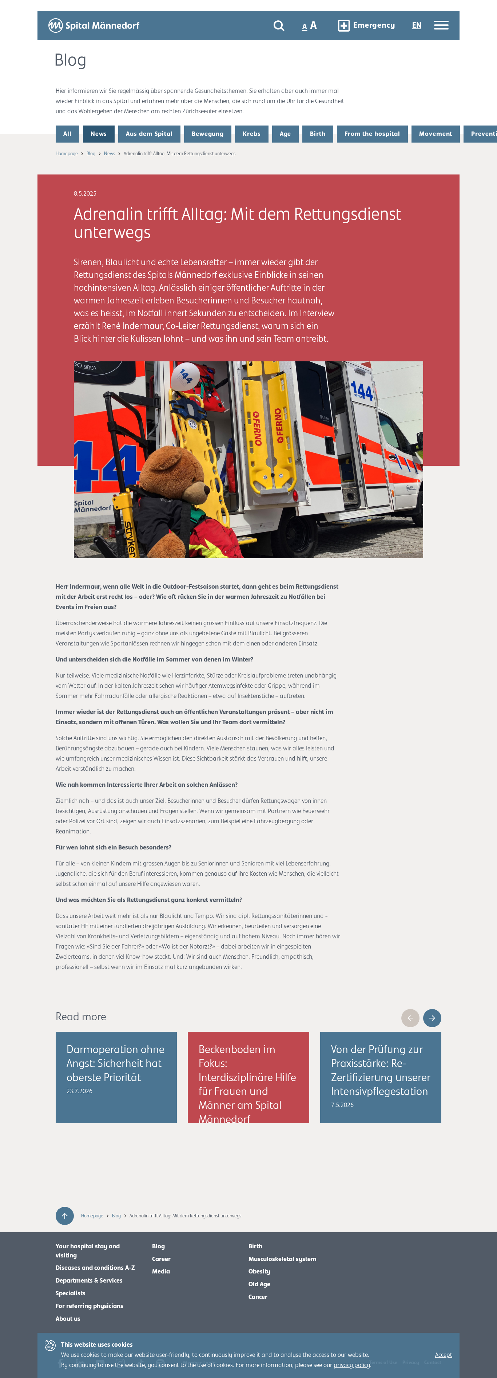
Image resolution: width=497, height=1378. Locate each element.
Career (161, 1259)
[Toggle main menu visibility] (441, 26)
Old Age (259, 1284)
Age (285, 134)
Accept (443, 1355)
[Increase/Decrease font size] (310, 25)
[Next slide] (432, 1018)
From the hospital (372, 134)
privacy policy (352, 1365)
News (99, 134)
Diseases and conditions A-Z (95, 1268)
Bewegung (208, 134)
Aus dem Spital (149, 134)
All (67, 134)
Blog (91, 153)
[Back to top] (65, 1216)
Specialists (71, 1293)
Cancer (258, 1297)
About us (68, 1319)
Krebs (252, 134)
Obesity (259, 1271)
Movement (435, 134)
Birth (318, 134)
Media (161, 1271)
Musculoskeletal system (283, 1259)
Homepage (67, 153)
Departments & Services (89, 1280)
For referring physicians (89, 1306)
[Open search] (279, 26)
